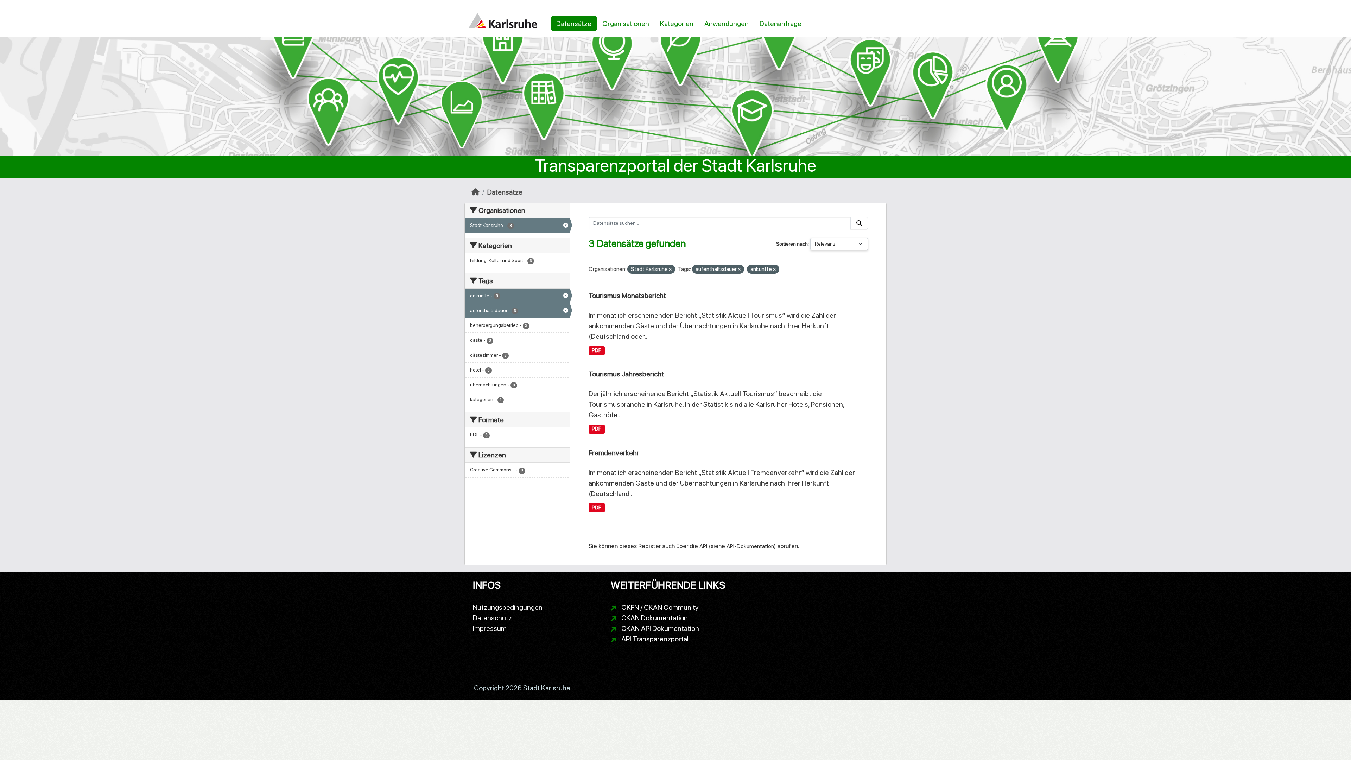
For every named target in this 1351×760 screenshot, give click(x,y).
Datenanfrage (780, 23)
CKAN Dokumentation (654, 618)
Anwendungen (726, 23)
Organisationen (625, 23)
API (703, 546)
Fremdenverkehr (614, 453)
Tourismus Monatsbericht (627, 295)
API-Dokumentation (750, 546)
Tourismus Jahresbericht (626, 374)
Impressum (490, 628)
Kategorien (676, 23)
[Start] (475, 192)
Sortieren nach (792, 244)
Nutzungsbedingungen (508, 607)
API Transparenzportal (655, 639)
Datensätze (573, 23)
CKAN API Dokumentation (660, 628)
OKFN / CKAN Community (660, 607)
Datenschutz (492, 618)
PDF (596, 350)
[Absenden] (859, 223)
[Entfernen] (670, 269)
